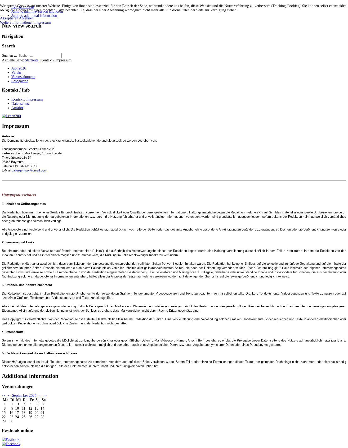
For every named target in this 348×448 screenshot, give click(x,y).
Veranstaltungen (23, 77)
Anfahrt (17, 108)
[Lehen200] (11, 116)
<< (4, 395)
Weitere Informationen (16, 22)
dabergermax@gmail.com (29, 170)
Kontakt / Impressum (27, 99)
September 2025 (24, 395)
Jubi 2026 (18, 68)
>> (44, 395)
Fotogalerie (19, 81)
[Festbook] (10, 440)
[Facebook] (11, 444)
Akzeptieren (9, 18)
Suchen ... (9, 55)
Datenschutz (20, 104)
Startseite (31, 60)
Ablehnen (26, 18)
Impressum (42, 22)
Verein (16, 72)
